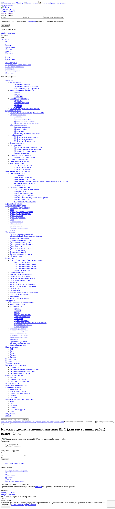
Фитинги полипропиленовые (21, 254)
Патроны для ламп (17, 272)
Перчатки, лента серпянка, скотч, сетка (20, 399)
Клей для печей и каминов (24, 141)
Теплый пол (14, 296)
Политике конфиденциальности (23, 505)
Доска (12, 353)
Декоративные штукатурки (20, 155)
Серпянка (13, 408)
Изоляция (9, 80)
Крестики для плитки (18, 329)
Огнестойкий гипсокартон (24, 183)
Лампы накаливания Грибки (25, 264)
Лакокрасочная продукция (15, 206)
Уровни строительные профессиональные (30, 323)
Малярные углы (20, 191)
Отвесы (17, 313)
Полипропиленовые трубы (20, 242)
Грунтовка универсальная (20, 373)
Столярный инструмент (19, 337)
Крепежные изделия (13, 387)
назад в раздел (6, 467)
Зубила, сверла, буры (18, 305)
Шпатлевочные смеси (18, 125)
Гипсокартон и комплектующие (17, 171)
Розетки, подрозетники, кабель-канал (24, 292)
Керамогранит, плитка (13, 204)
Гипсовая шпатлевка (22, 127)
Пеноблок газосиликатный (20, 381)
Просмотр (5, 39)
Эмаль (12, 230)
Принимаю (5, 507)
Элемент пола (19, 185)
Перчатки (13, 405)
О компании (10, 47)
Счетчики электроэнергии (20, 294)
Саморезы (14, 397)
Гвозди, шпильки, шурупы (20, 393)
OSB (11, 349)
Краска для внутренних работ (21, 212)
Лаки (12, 220)
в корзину (5, 459)
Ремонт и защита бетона (19, 159)
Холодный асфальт (12, 363)
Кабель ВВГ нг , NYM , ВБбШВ (22, 284)
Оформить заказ (7, 5)
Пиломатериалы (11, 347)
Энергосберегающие (22, 270)
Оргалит (13, 355)
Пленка (17, 93)
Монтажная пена (16, 222)
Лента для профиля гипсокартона (27, 189)
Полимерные (19, 131)
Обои (12, 403)
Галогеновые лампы (22, 262)
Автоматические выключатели (21, 274)
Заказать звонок (32, 3)
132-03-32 (8, 11)
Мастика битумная (21, 103)
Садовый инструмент (18, 345)
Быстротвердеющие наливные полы (28, 147)
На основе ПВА (20, 129)
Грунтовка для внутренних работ (22, 371)
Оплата (8, 51)
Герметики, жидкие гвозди (20, 208)
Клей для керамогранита (23, 139)
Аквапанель (19, 175)
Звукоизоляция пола (22, 84)
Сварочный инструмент (19, 333)
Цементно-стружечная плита (16, 385)
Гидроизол (18, 101)
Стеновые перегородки (14, 375)
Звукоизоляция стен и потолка (26, 86)
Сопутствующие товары (14, 463)
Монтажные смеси (17, 163)
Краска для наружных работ (20, 214)
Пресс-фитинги (16, 246)
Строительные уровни (23, 325)
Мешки (12, 401)
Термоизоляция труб (18, 252)
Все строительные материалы (16, 471)
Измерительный (16, 307)
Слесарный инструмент (19, 335)
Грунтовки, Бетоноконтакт (15, 365)
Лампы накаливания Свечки (25, 266)
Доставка (4, 41)
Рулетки (17, 309)
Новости (8, 473)
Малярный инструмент (19, 331)
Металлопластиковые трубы (21, 240)
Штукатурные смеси (18, 115)
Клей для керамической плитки (26, 137)
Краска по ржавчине (17, 218)
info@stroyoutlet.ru (8, 33)
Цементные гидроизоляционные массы (25, 109)
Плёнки (8, 416)
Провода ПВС (15, 288)
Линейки (17, 311)
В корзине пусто (7, 9)
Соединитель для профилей (25, 202)
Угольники (18, 319)
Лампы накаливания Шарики (25, 268)
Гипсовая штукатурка (22, 119)
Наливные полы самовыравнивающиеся (29, 149)
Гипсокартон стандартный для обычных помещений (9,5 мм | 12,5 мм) (41, 181)
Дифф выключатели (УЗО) (20, 280)
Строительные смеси (13, 111)
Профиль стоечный (21, 200)
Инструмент (10, 300)
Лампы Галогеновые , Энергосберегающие (26, 260)
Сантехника (10, 232)
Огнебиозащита (16, 226)
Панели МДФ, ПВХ (13, 383)
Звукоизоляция (15, 82)
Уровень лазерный (21, 321)
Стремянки (14, 339)
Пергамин (18, 105)
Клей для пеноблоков (22, 167)
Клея (12, 210)
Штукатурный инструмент (20, 343)
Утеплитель (18, 97)
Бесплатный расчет (53, 3)
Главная (8, 45)
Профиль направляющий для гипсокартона (31, 198)
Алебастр (18, 117)
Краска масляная (16, 216)
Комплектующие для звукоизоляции (28, 89)
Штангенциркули (21, 327)
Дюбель (13, 395)
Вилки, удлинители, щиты (20, 276)
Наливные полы (16, 145)
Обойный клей (15, 224)
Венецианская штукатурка (24, 157)
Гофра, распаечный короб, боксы (22, 278)
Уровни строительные (18, 341)
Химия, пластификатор (19, 228)
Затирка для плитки (17, 143)
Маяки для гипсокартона (23, 193)
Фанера (13, 357)
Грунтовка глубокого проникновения (24, 369)
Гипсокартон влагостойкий (24, 179)
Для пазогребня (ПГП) (23, 165)
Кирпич (13, 377)
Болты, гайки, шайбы (18, 391)
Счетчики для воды (17, 250)
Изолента (13, 282)
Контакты (9, 53)
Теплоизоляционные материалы (22, 91)
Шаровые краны (16, 256)
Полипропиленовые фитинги (21, 244)
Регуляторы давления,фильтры (21, 234)
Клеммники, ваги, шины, (19, 298)
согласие (38, 487)
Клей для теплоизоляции (23, 169)
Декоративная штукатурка (24, 121)
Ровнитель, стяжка (21, 153)
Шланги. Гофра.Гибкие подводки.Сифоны (26, 236)
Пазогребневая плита (18, 379)
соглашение (31, 21)
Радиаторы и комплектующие (21, 248)
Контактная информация (14, 481)
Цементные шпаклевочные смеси (27, 133)
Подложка (18, 95)
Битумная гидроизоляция (19, 99)
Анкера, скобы (15, 389)
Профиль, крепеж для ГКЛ (20, 187)
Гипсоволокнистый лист (23, 177)
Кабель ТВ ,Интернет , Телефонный (24, 286)
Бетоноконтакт (15, 367)
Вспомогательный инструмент (21, 303)
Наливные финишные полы (25, 151)
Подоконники (10, 414)
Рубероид (18, 107)
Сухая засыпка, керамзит (19, 161)
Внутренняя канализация (19, 238)
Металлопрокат (11, 359)
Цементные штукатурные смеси (26, 123)
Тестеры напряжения (22, 317)
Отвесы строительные (22, 315)
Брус (11, 351)
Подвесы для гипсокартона (24, 196)
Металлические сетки (13, 361)
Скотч (12, 412)
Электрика (9, 258)
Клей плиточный (16, 135)
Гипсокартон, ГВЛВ (17, 173)
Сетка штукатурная (17, 410)
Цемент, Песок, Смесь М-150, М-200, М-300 (27, 113)
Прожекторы (15, 290)
